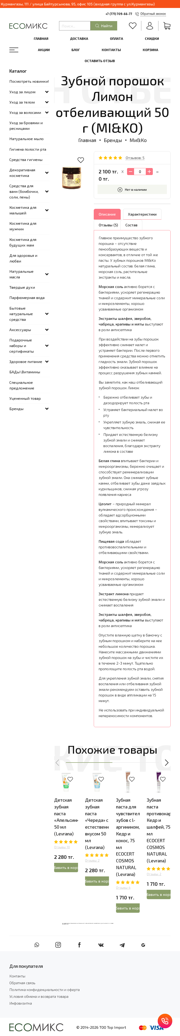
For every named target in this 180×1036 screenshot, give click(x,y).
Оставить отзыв (100, 61)
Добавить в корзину (66, 867)
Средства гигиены (25, 159)
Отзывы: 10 (62, 847)
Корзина (150, 50)
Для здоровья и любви (23, 258)
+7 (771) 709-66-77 (118, 14)
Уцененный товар (25, 398)
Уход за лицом (22, 92)
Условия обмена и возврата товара (38, 996)
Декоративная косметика (22, 173)
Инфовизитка (20, 1003)
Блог (75, 50)
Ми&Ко (138, 140)
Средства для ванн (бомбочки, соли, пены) (23, 191)
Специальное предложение (21, 385)
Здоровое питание (25, 361)
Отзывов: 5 (135, 157)
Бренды (113, 140)
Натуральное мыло (26, 138)
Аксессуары (20, 329)
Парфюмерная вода (27, 297)
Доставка (79, 39)
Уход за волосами (25, 112)
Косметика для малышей (22, 210)
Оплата (116, 39)
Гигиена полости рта (27, 149)
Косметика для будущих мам (22, 242)
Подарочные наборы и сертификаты (21, 345)
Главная (41, 39)
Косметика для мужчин (22, 226)
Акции (44, 50)
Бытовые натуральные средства (21, 314)
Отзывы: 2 (92, 860)
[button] (57, 762)
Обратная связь (22, 982)
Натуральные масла (21, 274)
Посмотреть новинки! (29, 81)
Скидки (152, 39)
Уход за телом (22, 102)
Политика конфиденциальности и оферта (44, 989)
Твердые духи (22, 287)
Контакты (111, 50)
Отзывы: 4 (123, 888)
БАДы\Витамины (24, 372)
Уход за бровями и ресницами (26, 125)
